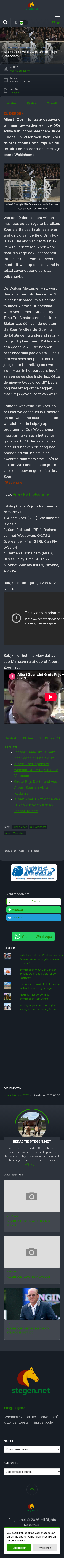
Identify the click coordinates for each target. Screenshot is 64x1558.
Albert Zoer (20, 826)
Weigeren (45, 1547)
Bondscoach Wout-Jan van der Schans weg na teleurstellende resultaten (38, 973)
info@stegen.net (32, 1164)
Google (36, 901)
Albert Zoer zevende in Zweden (28, 1277)
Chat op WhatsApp (37, 936)
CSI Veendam (38, 826)
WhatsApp (18, 909)
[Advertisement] (32, 1049)
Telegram (17, 917)
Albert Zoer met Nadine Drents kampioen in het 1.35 (28, 1330)
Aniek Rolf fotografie (31, 494)
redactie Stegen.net (20, 70)
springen (12, 1215)
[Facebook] (53, 22)
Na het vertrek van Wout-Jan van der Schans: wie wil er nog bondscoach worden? (41, 959)
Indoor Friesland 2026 (16, 1095)
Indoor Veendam (14, 833)
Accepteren (19, 1547)
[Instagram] (58, 22)
